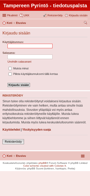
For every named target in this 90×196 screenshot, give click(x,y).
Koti (9, 155)
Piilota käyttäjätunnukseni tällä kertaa (35, 73)
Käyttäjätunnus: (13, 41)
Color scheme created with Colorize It (44, 165)
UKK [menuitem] (26, 15)
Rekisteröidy (13, 141)
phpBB (42, 163)
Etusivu (21, 155)
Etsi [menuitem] (86, 23)
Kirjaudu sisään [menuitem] (78, 15)
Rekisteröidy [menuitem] (55, 15)
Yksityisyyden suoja (36, 129)
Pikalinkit (12, 15)
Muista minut (20, 68)
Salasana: (8, 52)
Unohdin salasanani (19, 61)
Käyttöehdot (11, 129)
